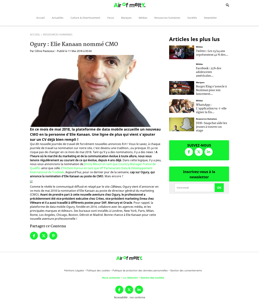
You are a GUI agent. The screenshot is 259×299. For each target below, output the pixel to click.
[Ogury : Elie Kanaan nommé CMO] (96, 91)
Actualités (57, 17)
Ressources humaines (167, 17)
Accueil (40, 17)
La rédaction (130, 277)
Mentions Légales (74, 270)
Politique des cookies (98, 270)
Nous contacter (111, 277)
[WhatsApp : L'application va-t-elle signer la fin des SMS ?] (181, 105)
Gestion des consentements (186, 270)
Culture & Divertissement (85, 17)
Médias (143, 17)
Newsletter (210, 17)
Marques (126, 17)
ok (219, 188)
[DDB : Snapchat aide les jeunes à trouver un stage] (181, 124)
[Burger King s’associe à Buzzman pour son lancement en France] (181, 87)
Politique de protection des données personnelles (140, 270)
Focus (110, 17)
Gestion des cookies (152, 277)
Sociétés (192, 17)
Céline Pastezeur (45, 51)
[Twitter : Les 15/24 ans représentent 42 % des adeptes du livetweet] (181, 52)
